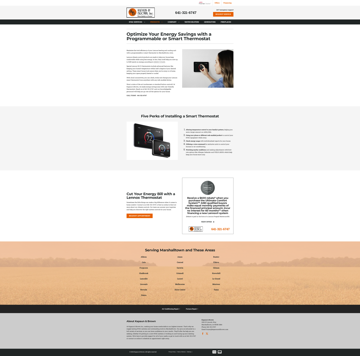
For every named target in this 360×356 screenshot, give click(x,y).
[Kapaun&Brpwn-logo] (141, 8)
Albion (144, 257)
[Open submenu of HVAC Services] (145, 22)
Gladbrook (143, 273)
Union (143, 295)
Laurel (180, 278)
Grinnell (179, 273)
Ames (179, 257)
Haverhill (216, 273)
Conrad (180, 262)
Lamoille (144, 278)
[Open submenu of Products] (162, 22)
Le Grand (216, 278)
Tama (216, 289)
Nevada (143, 289)
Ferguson (144, 268)
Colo (144, 262)
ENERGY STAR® (159, 62)
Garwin (180, 268)
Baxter (216, 257)
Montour (216, 284)
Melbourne (180, 284)
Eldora (216, 262)
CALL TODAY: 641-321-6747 (137, 95)
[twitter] (207, 333)
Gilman (216, 268)
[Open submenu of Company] (179, 22)
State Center (180, 289)
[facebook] (203, 333)
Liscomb (143, 284)
